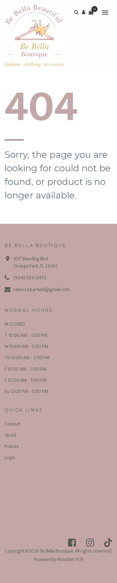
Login (9, 458)
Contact (12, 424)
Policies (11, 446)
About (10, 435)
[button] (83, 12)
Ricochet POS (70, 560)
